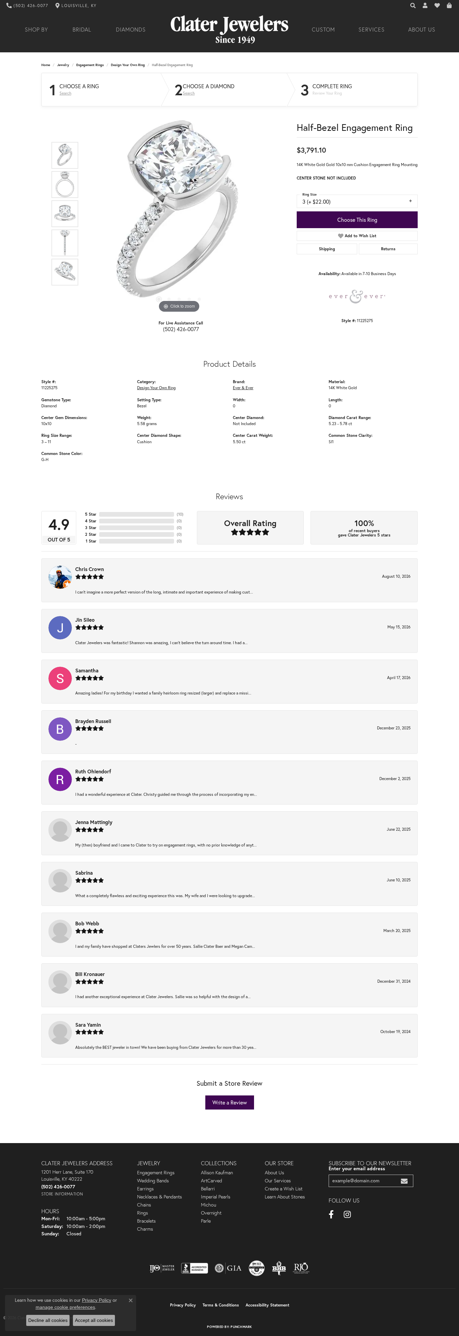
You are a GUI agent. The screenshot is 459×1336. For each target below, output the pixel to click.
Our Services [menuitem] (278, 1181)
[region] (179, 213)
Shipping (327, 248)
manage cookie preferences (65, 1307)
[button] (413, 5)
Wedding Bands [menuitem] (153, 1181)
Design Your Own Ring (128, 65)
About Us (422, 29)
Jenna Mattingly (93, 822)
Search (65, 93)
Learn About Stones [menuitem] (285, 1197)
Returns (388, 248)
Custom (323, 29)
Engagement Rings (90, 65)
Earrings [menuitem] (145, 1189)
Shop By (36, 29)
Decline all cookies (48, 1320)
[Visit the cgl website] (256, 1268)
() (180, 514)
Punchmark (241, 1327)
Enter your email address (357, 1168)
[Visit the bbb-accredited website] (194, 1268)
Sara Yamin (88, 1024)
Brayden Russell (93, 721)
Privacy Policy (183, 1304)
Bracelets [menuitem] (146, 1221)
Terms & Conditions (221, 1304)
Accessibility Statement (267, 1304)
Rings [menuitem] (142, 1213)
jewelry (63, 65)
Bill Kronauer (90, 974)
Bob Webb (87, 923)
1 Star (91, 541)
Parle (206, 1221)
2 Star (90, 534)
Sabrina (84, 872)
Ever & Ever (243, 387)
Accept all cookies (94, 1320)
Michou (208, 1205)
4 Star (90, 520)
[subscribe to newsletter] (404, 1181)
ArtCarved (211, 1181)
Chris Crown (89, 569)
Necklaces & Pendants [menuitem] (159, 1197)
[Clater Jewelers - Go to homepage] (229, 29)
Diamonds (131, 29)
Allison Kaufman (217, 1173)
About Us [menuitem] (274, 1173)
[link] (27, 5)
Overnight (211, 1213)
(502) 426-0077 (181, 329)
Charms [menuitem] (145, 1229)
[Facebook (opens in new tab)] (331, 1215)
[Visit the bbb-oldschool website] (279, 1268)
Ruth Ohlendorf (93, 771)
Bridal (82, 29)
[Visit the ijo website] (162, 1268)
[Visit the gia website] (228, 1268)
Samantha (86, 670)
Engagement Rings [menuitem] (155, 1173)
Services (372, 29)
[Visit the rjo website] (301, 1268)
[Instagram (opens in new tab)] (347, 1215)
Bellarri (208, 1189)
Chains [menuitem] (144, 1205)
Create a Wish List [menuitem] (283, 1189)
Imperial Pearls (215, 1197)
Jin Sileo (85, 619)
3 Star (90, 527)
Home (45, 65)
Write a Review (229, 1102)
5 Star (90, 514)
